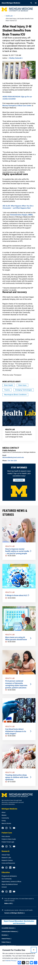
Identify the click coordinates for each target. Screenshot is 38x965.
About (3, 812)
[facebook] (3, 828)
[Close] (34, 950)
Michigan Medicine (9, 809)
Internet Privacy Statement (14, 961)
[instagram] (6, 828)
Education (6, 872)
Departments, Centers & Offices (11, 881)
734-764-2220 (12, 460)
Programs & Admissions (9, 876)
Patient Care (7, 833)
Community (5, 818)
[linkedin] (10, 868)
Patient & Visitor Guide (9, 839)
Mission (4, 815)
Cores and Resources (8, 863)
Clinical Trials (6, 855)
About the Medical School (10, 884)
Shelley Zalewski (15, 58)
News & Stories (6, 823)
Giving (4, 820)
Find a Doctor (6, 836)
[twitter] (10, 828)
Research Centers (7, 860)
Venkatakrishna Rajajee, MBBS (21, 215)
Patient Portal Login (8, 842)
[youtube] (14, 828)
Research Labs (6, 857)
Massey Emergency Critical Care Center (16, 106)
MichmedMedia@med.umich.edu (13, 457)
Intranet (4, 887)
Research (5, 851)
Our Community (7, 879)
